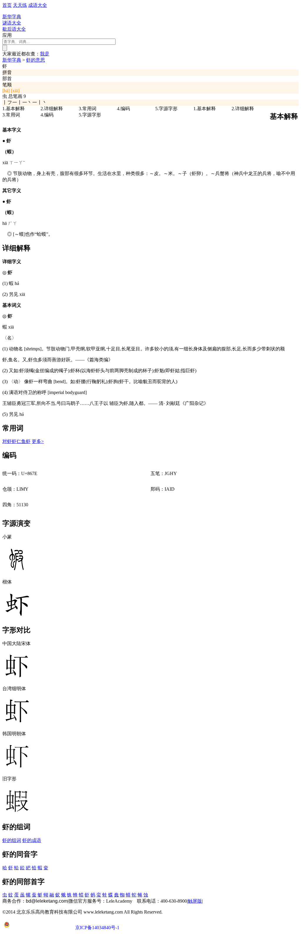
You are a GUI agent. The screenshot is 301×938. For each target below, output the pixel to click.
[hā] (6, 90)
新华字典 (11, 59)
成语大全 (37, 5)
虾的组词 (11, 840)
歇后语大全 (14, 29)
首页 (7, 5)
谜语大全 (11, 22)
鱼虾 (26, 441)
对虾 (7, 441)
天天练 (20, 5)
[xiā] (15, 90)
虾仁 (16, 441)
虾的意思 (35, 59)
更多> (38, 441)
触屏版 (195, 901)
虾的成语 (31, 840)
